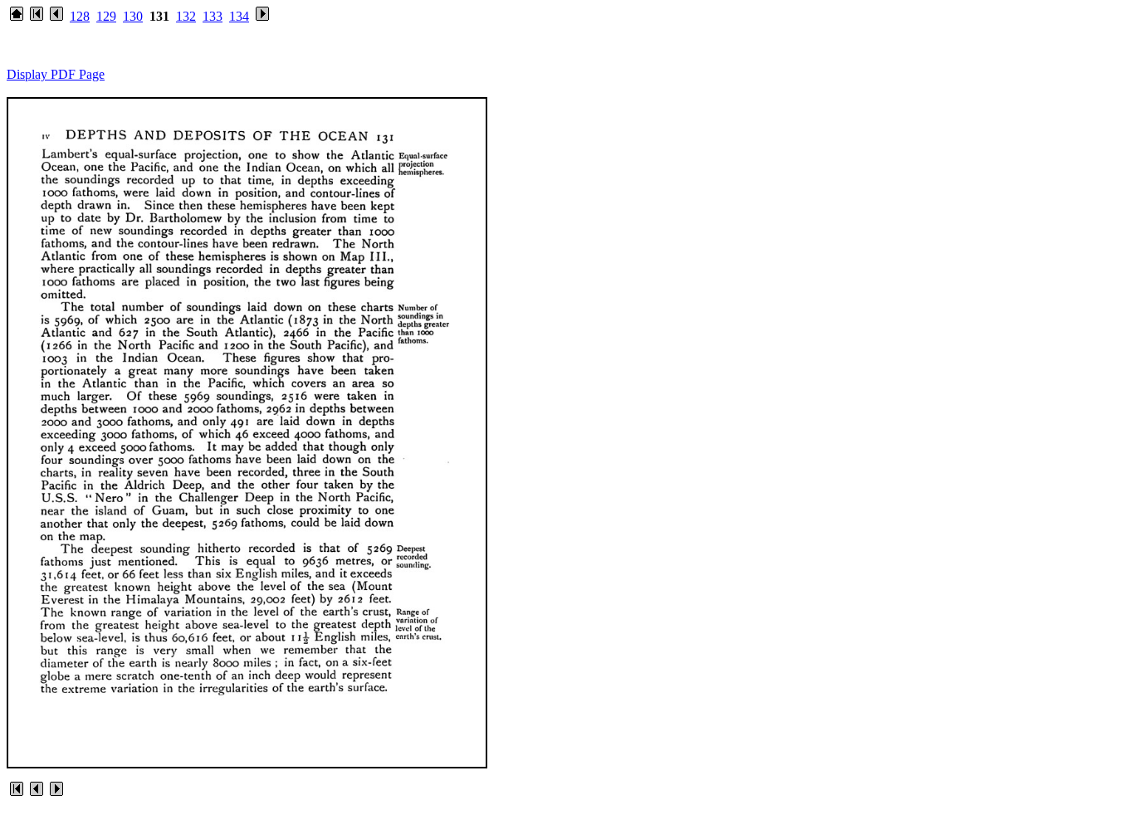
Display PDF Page (56, 74)
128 (80, 16)
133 (212, 16)
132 (186, 16)
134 (239, 16)
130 (133, 16)
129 (106, 16)
